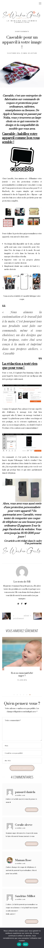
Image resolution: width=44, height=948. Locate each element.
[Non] (41, 938)
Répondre (31, 810)
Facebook (14, 529)
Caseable (8, 95)
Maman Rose (23, 860)
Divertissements (22, 32)
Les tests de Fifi (22, 581)
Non (25, 944)
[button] (14, 695)
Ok (19, 944)
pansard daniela (25, 792)
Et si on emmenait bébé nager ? (22, 674)
